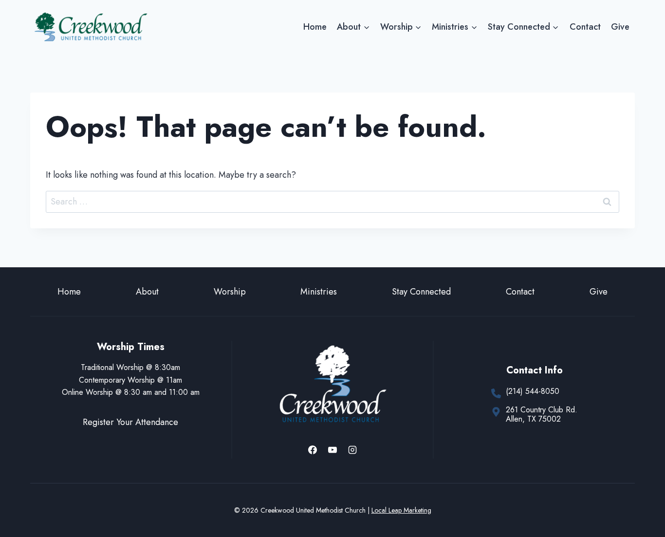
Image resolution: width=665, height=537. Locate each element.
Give (620, 26)
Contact (585, 26)
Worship (230, 291)
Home (315, 26)
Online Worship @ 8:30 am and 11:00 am (131, 392)
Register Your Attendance (130, 422)
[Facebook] (312, 450)
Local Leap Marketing (401, 510)
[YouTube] (332, 450)
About (147, 291)
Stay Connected (421, 291)
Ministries (318, 291)
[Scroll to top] (639, 497)
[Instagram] (352, 450)
